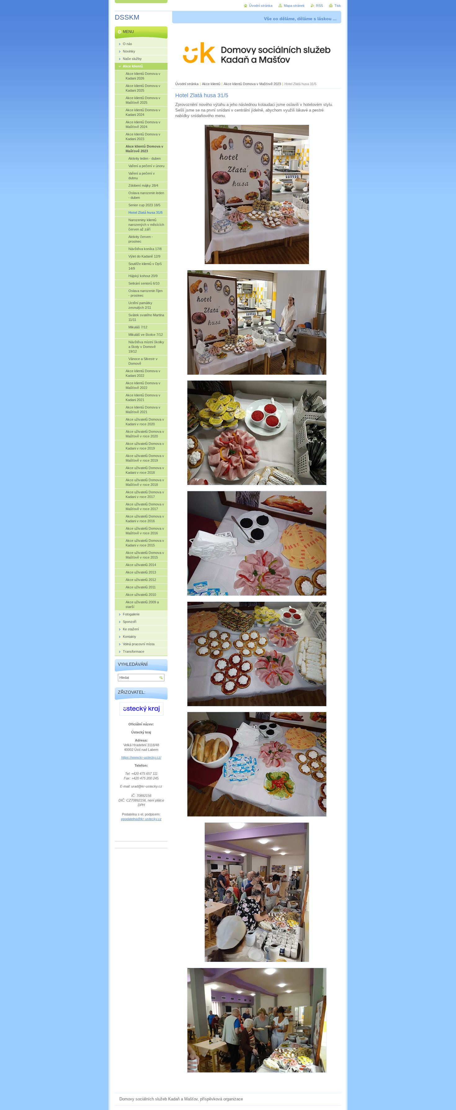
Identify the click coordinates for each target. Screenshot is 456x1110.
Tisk (337, 5)
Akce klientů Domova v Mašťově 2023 (252, 84)
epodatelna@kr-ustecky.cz (141, 819)
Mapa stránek (294, 5)
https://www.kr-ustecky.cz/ (141, 757)
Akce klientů (211, 84)
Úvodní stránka (187, 84)
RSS (319, 5)
